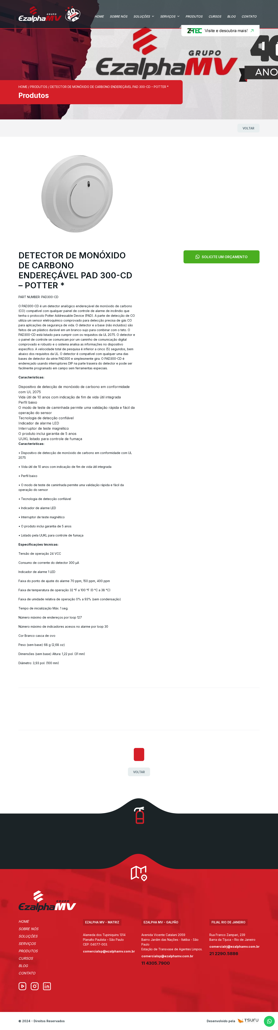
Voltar (248, 128)
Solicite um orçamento (225, 257)
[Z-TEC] (219, 30)
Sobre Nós (118, 16)
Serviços (167, 16)
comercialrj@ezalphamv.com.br (234, 946)
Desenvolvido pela (221, 1021)
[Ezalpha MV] (49, 14)
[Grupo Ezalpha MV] (47, 901)
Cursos (214, 16)
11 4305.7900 (155, 963)
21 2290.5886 (223, 953)
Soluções (141, 16)
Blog (231, 16)
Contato (249, 16)
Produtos (193, 16)
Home (99, 16)
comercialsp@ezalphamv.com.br (109, 951)
